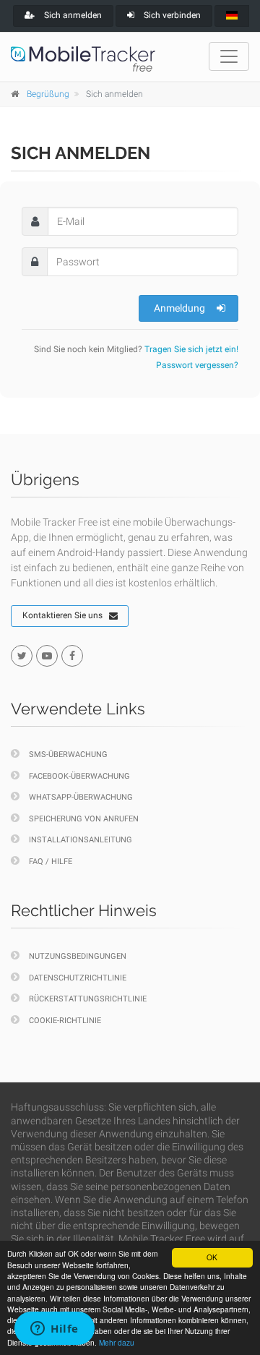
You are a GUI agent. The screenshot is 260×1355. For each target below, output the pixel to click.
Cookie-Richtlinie (65, 1020)
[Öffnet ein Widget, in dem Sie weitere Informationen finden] (54, 1330)
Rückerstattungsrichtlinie (88, 999)
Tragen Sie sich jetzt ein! (191, 349)
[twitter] (21, 656)
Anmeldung (179, 308)
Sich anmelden (72, 15)
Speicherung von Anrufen (84, 819)
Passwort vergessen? (197, 365)
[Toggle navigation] (229, 56)
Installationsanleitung (80, 840)
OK (212, 1257)
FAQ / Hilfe (50, 861)
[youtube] (47, 656)
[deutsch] (231, 16)
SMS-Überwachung (68, 754)
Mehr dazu (116, 1342)
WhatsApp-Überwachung (81, 797)
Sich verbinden (171, 15)
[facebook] (72, 656)
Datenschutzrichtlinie (77, 978)
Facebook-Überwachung (79, 776)
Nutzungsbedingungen (77, 956)
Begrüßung (48, 94)
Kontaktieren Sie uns (62, 615)
